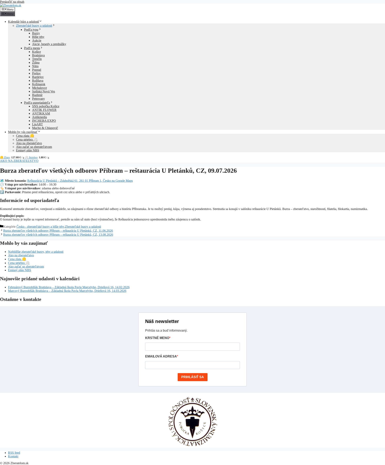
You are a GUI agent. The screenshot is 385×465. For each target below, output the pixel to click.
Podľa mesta (32, 48)
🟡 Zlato (5, 157)
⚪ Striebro (31, 157)
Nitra (35, 66)
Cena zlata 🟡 (25, 135)
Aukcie (36, 40)
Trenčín (37, 59)
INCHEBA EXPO (44, 120)
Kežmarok (38, 84)
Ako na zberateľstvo (29, 143)
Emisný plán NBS (27, 150)
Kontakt (13, 456)
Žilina (36, 62)
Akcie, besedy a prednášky (49, 44)
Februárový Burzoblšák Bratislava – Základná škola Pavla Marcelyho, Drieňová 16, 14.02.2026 (69, 287)
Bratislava (38, 55)
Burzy (36, 33)
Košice (36, 51)
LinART (37, 124)
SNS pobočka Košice (45, 106)
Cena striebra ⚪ (26, 139)
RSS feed (14, 452)
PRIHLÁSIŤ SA (192, 377)
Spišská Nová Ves (43, 91)
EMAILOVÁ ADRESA (161, 356)
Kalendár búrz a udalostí (23, 21)
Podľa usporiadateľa (37, 102)
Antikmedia (39, 117)
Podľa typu (31, 29)
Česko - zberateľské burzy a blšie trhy (40, 226)
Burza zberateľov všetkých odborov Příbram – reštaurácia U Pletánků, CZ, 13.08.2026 (58, 234)
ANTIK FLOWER (44, 110)
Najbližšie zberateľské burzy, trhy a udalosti (35, 251)
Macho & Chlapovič (45, 128)
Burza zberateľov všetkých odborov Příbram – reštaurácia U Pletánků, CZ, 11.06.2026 (58, 230)
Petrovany (38, 98)
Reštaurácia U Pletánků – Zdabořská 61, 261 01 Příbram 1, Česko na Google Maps (80, 180)
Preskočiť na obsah (12, 1)
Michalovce (39, 87)
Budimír (37, 95)
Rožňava (37, 80)
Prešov (36, 73)
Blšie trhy (38, 37)
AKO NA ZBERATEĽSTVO (19, 160)
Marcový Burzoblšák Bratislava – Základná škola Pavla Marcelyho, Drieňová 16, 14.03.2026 (67, 290)
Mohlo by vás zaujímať (22, 132)
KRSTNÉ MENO (157, 338)
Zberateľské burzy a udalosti (34, 25)
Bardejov (38, 77)
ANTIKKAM (41, 113)
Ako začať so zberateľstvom (34, 146)
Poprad (36, 69)
